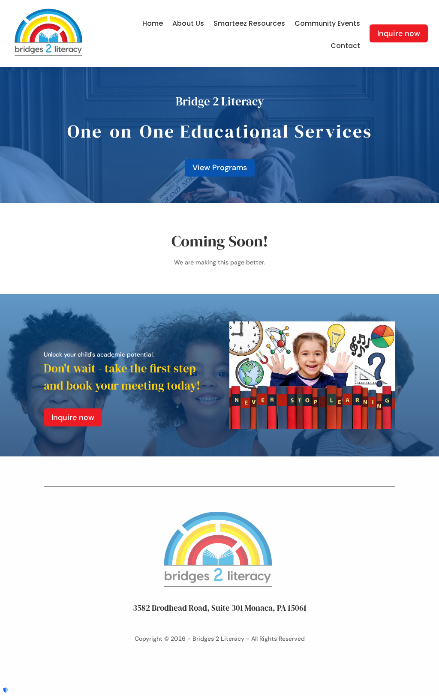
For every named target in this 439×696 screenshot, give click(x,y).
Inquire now (398, 33)
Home (152, 24)
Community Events (327, 24)
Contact (345, 47)
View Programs (219, 167)
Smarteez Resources (249, 24)
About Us (188, 24)
